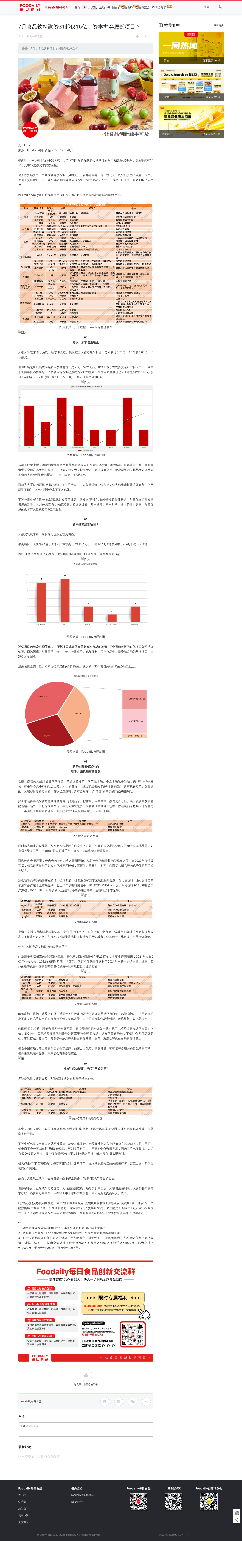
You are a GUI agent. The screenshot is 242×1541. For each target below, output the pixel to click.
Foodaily (71, 1534)
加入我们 (23, 1508)
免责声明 (23, 1522)
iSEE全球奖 (159, 7)
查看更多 (219, 25)
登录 (22, 1426)
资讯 (94, 7)
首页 (77, 7)
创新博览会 (142, 7)
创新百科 (127, 7)
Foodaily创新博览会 (82, 1495)
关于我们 (23, 1495)
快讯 (86, 7)
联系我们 (23, 1501)
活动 (102, 7)
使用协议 (23, 1515)
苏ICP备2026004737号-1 (173, 1534)
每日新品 (113, 7)
